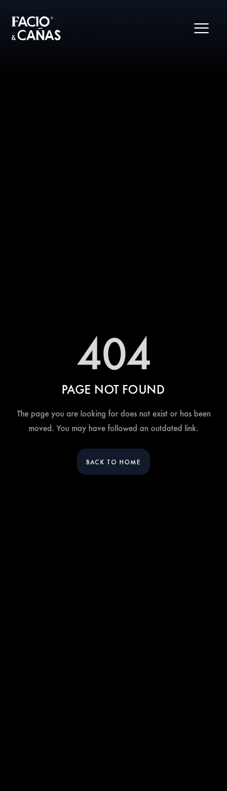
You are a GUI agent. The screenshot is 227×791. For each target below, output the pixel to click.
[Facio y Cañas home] (36, 28)
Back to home (113, 461)
